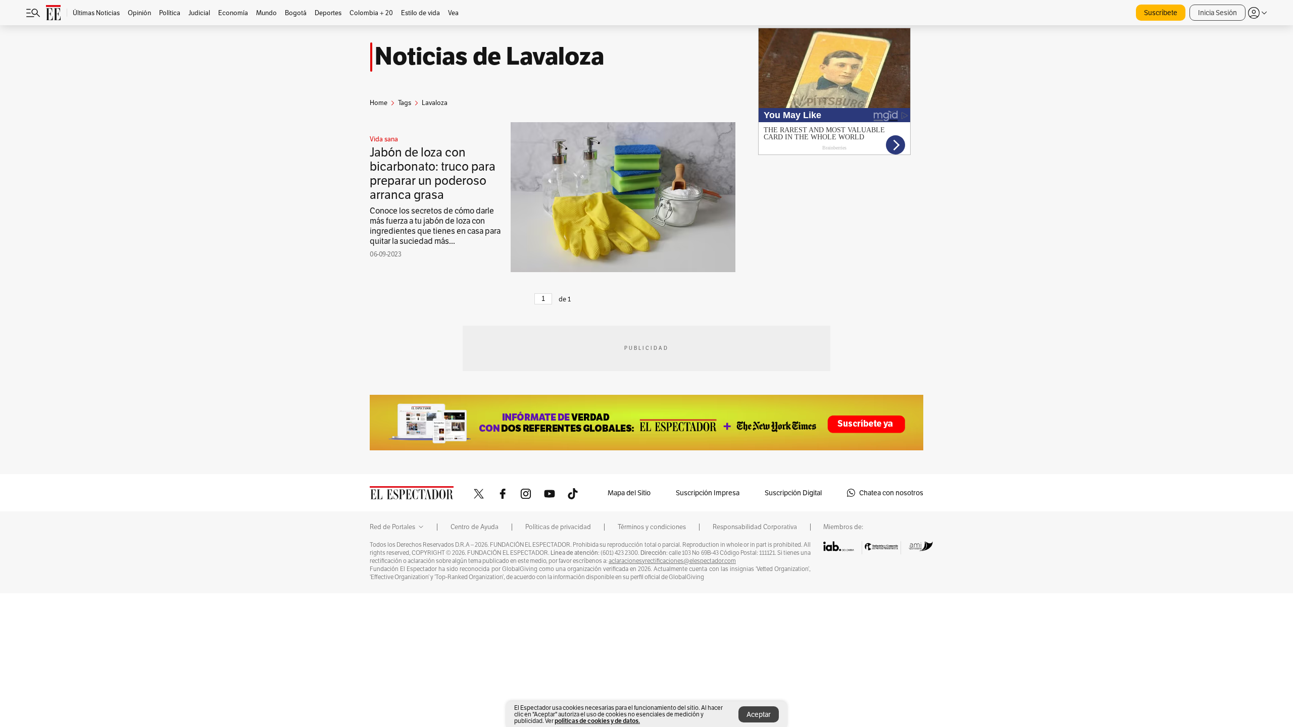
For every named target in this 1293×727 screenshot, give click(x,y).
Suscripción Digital (793, 492)
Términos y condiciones (652, 527)
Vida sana (384, 139)
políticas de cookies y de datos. (597, 720)
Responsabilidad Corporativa (755, 527)
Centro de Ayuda (475, 527)
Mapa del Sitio (629, 492)
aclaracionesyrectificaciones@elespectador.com (672, 560)
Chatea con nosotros (891, 492)
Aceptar (759, 714)
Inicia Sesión (1217, 12)
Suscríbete (1160, 12)
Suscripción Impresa (707, 492)
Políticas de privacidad (558, 527)
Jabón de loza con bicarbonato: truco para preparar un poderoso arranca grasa (432, 173)
